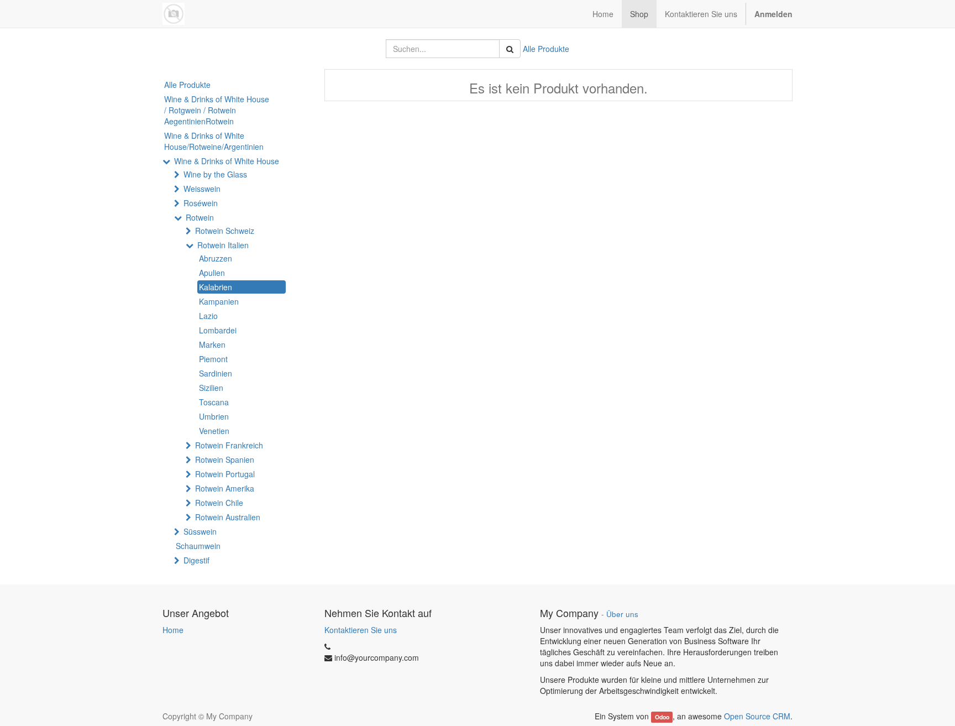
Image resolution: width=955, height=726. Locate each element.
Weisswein (202, 188)
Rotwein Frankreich (229, 445)
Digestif (196, 560)
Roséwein (200, 202)
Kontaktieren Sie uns (360, 629)
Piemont (213, 358)
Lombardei (218, 330)
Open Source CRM (757, 716)
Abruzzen (215, 258)
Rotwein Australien (227, 517)
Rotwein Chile (219, 502)
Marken (212, 344)
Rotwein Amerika (224, 488)
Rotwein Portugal (225, 473)
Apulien (212, 272)
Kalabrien (215, 287)
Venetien (214, 430)
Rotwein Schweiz (224, 230)
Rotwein (200, 217)
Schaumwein (198, 545)
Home (172, 629)
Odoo (662, 717)
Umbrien (214, 416)
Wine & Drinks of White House (226, 160)
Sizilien (211, 387)
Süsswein (200, 531)
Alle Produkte (546, 48)
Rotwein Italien (223, 244)
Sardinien (215, 373)
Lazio (208, 315)
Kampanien (219, 301)
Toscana (214, 402)
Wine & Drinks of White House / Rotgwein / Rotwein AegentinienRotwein (216, 110)
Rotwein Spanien (224, 459)
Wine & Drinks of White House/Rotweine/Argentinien (214, 141)
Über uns (622, 614)
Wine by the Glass (215, 174)
